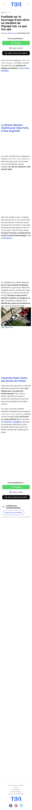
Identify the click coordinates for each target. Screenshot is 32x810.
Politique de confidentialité (16, 794)
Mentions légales (16, 792)
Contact (16, 787)
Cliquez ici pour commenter (13, 512)
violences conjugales (12, 422)
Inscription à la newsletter (16, 785)
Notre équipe (16, 789)
